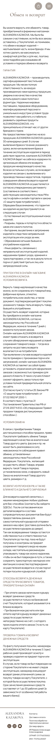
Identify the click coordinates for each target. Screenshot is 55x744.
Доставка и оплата (37, 717)
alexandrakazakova (14, 715)
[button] (38, 6)
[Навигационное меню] (49, 6)
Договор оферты (36, 726)
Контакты (33, 713)
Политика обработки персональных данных (39, 721)
